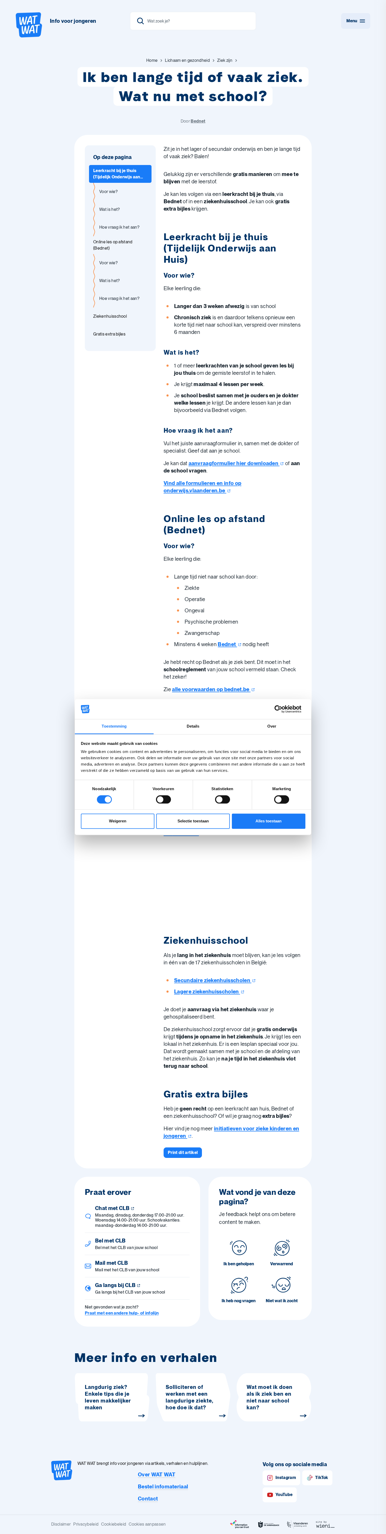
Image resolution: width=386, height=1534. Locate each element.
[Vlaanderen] (297, 1524)
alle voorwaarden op (210, 689)
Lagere (206, 991)
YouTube (284, 1494)
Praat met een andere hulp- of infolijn (122, 1313)
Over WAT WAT (156, 1474)
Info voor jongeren (73, 21)
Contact (148, 1498)
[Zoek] (140, 21)
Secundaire (212, 980)
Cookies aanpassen (147, 1524)
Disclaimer (61, 1524)
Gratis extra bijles (109, 334)
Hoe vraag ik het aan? (119, 227)
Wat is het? (109, 209)
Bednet (198, 121)
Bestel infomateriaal (163, 1486)
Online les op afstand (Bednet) (113, 245)
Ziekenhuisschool (110, 316)
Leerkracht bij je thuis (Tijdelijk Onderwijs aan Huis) (116, 174)
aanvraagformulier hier (234, 463)
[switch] (163, 799)
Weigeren (117, 821)
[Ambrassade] (268, 1524)
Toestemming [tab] (114, 726)
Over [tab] (271, 726)
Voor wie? (108, 191)
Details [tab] (193, 726)
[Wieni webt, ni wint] (325, 1524)
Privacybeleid (85, 1524)
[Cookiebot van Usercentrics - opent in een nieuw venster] (282, 709)
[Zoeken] (193, 21)
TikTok (321, 1477)
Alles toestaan (268, 821)
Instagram (285, 1477)
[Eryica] (239, 1524)
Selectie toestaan (193, 821)
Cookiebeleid (113, 1524)
